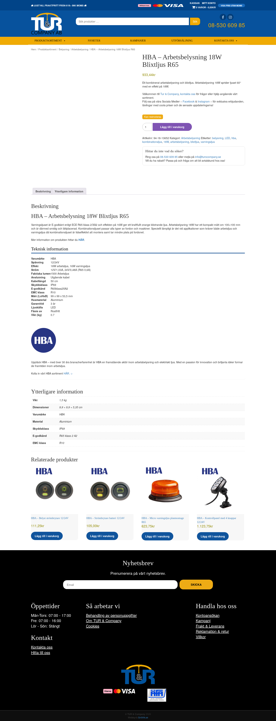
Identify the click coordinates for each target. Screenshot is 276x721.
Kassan (195, 3)
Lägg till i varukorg (172, 127)
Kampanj (203, 620)
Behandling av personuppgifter (111, 615)
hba (234, 138)
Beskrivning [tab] (43, 191)
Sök (195, 21)
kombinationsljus (152, 142)
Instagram (204, 101)
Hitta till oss (40, 652)
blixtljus (195, 142)
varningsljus (208, 142)
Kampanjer (138, 40)
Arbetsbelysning (79, 49)
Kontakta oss (224, 40)
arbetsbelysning (179, 142)
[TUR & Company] (46, 23)
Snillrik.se (143, 717)
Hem (33, 49)
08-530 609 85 (226, 25)
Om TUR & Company (103, 620)
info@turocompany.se (208, 157)
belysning (217, 138)
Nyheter (94, 40)
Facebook (189, 101)
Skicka (196, 584)
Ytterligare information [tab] (69, 191)
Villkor (201, 636)
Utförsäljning (182, 40)
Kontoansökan (207, 615)
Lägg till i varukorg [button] (47, 536)
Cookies (92, 626)
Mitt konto (209, 3)
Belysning (64, 49)
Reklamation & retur (212, 631)
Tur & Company (169, 94)
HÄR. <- (68, 373)
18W (166, 142)
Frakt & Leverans (210, 626)
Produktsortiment (48, 40)
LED (227, 138)
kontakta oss (187, 94)
